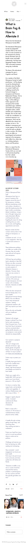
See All (21, 495)
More (18, 11)
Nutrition (12, 11)
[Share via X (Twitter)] (9, 484)
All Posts (6, 11)
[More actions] (21, 20)
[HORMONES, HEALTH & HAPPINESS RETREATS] (14, 503)
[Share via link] (17, 484)
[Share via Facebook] (6, 484)
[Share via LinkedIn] (13, 484)
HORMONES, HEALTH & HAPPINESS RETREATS (13, 512)
